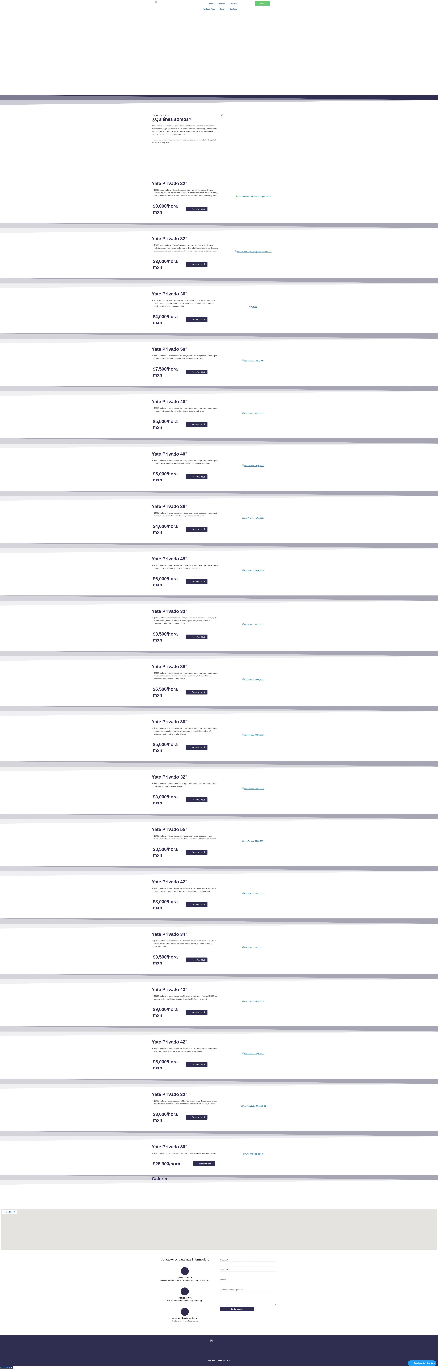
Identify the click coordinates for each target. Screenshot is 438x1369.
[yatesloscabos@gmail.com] (185, 1312)
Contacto (233, 9)
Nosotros (221, 4)
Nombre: (224, 1260)
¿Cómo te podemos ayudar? (231, 1290)
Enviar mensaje (237, 1309)
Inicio (211, 4)
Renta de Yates (209, 9)
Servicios (233, 4)
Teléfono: (224, 1270)
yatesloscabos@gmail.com (185, 1318)
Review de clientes (424, 1363)
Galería (222, 9)
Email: (223, 1280)
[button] (222, 196)
